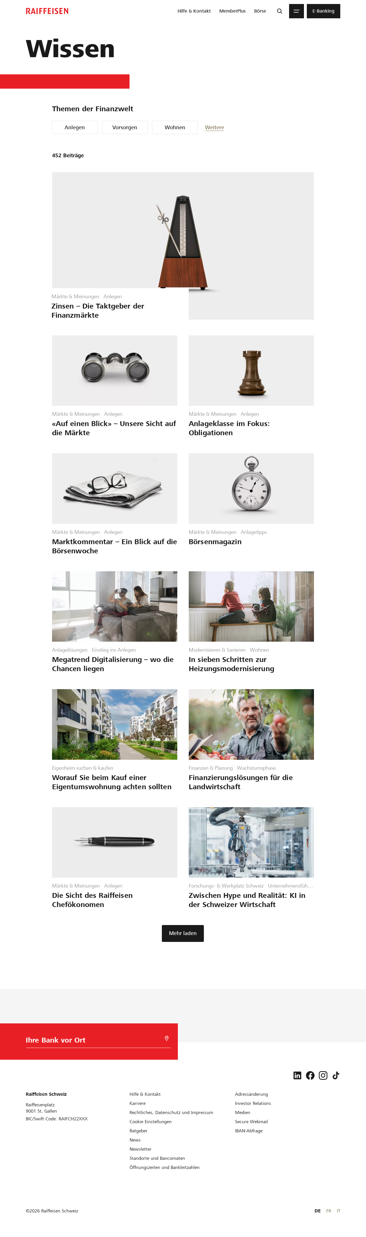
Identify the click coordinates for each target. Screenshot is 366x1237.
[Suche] (279, 11)
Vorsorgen (124, 127)
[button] (222, 127)
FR (328, 1211)
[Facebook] (310, 1075)
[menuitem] (194, 11)
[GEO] (166, 1038)
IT (338, 1211)
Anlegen (75, 127)
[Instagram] (323, 1075)
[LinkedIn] (297, 1075)
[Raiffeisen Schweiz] (47, 11)
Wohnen (175, 127)
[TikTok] (336, 1075)
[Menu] (296, 11)
